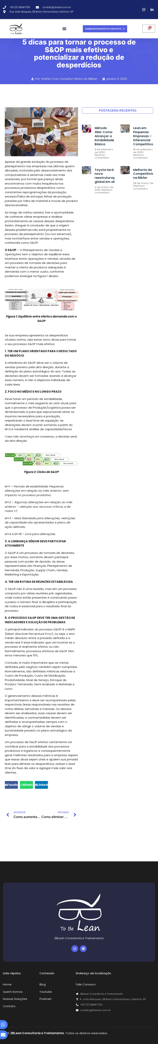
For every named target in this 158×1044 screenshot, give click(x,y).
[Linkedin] (83, 948)
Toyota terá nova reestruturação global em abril (107, 176)
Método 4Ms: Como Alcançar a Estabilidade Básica (104, 136)
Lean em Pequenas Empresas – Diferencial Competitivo (143, 136)
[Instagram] (74, 948)
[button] (64, 29)
